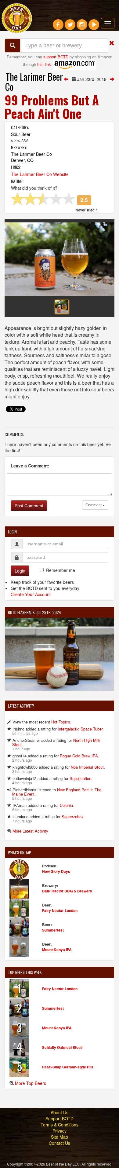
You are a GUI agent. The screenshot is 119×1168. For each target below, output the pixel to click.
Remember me (60, 570)
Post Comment (29, 505)
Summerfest (53, 930)
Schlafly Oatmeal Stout (62, 1047)
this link (44, 64)
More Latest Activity (30, 831)
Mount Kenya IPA (57, 949)
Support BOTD (59, 1118)
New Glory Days (56, 871)
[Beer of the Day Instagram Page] (82, 27)
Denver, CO (22, 160)
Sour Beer (21, 134)
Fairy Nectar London (60, 910)
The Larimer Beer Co (34, 81)
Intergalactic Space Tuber (80, 729)
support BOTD (55, 57)
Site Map (59, 1137)
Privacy (59, 1131)
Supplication (80, 778)
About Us (59, 1112)
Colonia (66, 805)
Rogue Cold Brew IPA (79, 756)
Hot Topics (60, 722)
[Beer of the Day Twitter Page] (70, 27)
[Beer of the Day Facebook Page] (58, 27)
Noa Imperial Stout (87, 767)
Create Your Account (31, 594)
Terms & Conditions (59, 1125)
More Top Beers (30, 1083)
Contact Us (59, 1143)
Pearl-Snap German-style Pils (67, 1067)
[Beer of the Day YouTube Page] (93, 27)
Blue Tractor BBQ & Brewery (67, 891)
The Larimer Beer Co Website (40, 174)
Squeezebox (73, 816)
